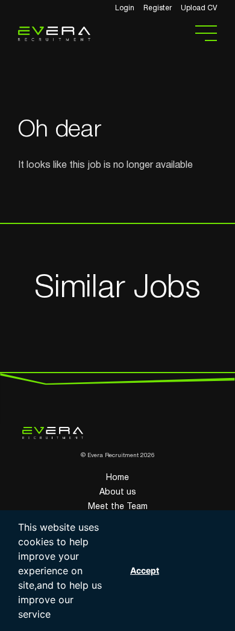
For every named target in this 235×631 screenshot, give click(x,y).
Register (157, 8)
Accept (144, 570)
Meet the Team (118, 507)
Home (117, 478)
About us (117, 492)
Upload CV (199, 8)
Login (124, 8)
